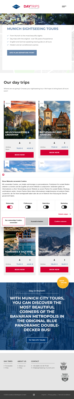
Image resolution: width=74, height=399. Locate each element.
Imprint (44, 394)
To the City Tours (37, 340)
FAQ (6, 368)
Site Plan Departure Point (22, 53)
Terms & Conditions (64, 394)
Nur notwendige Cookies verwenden (13, 221)
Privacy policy (52, 394)
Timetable (8, 366)
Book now (20, 155)
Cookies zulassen (60, 221)
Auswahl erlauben (37, 221)
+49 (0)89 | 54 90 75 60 (40, 366)
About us (22, 366)
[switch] (28, 207)
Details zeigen (63, 214)
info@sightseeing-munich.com (43, 368)
